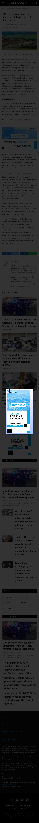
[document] (19, 411)
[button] (7, 391)
